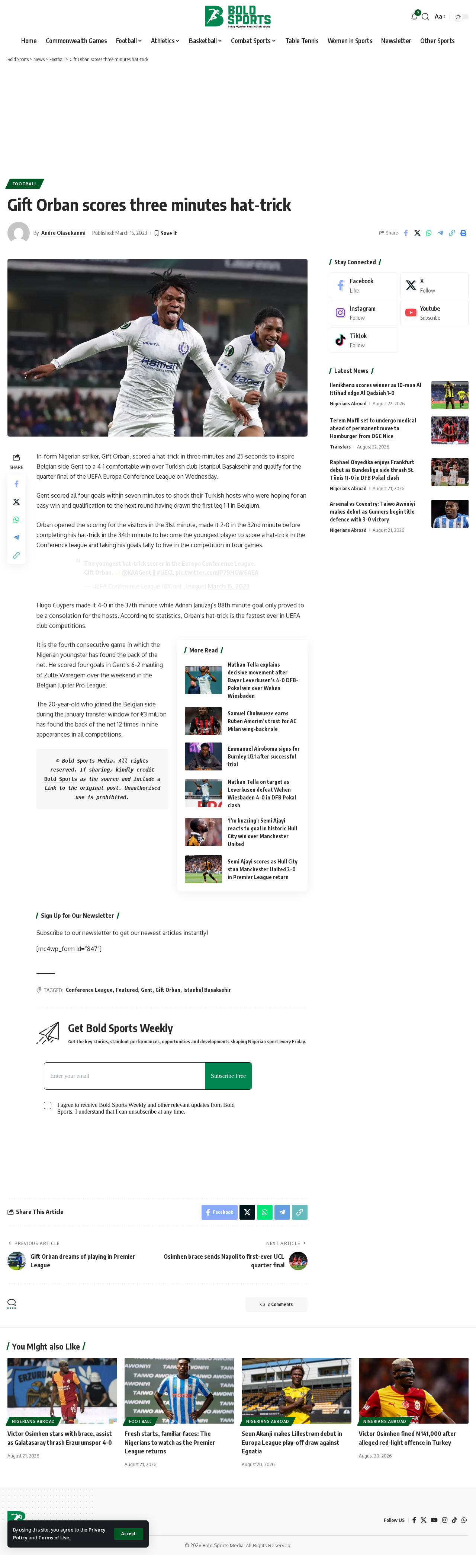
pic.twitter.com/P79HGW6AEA (217, 572)
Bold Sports (60, 779)
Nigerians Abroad (348, 403)
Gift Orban (167, 990)
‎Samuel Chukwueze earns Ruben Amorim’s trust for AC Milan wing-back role (262, 721)
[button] (128, 1534)
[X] (434, 285)
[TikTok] (454, 1520)
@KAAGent (136, 572)
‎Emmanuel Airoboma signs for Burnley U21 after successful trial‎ (264, 756)
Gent (146, 990)
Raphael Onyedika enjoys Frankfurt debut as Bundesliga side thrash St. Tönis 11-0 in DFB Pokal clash (372, 470)
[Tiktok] (364, 340)
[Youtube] (434, 313)
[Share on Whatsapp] (429, 233)
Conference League (89, 990)
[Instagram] (364, 313)
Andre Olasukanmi (63, 232)
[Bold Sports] (238, 17)
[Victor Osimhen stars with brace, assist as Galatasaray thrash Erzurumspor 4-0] (62, 1391)
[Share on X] (417, 233)
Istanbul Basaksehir (207, 990)
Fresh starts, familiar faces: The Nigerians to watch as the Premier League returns (170, 1442)
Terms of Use (53, 1537)
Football (25, 183)
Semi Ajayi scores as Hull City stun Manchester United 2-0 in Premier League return (263, 869)
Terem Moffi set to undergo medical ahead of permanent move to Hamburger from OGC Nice (373, 428)
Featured (127, 990)
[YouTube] (434, 1520)
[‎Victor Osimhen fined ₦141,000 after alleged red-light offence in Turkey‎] (414, 1391)
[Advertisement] (238, 119)
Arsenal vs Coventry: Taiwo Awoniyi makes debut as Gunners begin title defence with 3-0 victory (372, 512)
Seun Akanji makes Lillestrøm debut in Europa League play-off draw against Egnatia (292, 1442)
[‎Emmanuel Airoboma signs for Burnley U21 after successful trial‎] (203, 756)
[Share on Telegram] (440, 233)
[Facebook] (364, 285)
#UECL (165, 572)
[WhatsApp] (464, 1520)
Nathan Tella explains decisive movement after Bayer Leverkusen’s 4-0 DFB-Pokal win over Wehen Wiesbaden (263, 680)
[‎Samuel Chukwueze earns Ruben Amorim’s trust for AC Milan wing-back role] (203, 721)
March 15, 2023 (229, 586)
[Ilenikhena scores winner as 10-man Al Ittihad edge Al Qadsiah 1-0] (450, 395)
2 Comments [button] (280, 1304)
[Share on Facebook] (406, 233)
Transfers (340, 447)
